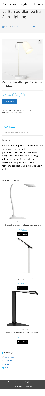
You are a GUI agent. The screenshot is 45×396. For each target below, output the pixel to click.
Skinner (7, 364)
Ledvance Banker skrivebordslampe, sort (22, 332)
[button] (40, 42)
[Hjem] (3, 27)
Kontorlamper (10, 357)
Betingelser (33, 382)
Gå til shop (10, 102)
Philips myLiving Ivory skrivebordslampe (22, 279)
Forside (10, 382)
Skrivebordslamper (15, 113)
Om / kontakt (19, 382)
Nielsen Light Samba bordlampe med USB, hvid (22, 225)
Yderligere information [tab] (15, 132)
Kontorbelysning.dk (14, 4)
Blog (26, 382)
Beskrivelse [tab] (9, 127)
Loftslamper (9, 361)
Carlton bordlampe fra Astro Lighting (24, 27)
